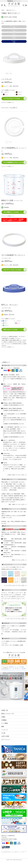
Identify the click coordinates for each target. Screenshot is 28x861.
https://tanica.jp (8, 840)
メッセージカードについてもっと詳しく (15, 618)
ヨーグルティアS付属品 (14, 30)
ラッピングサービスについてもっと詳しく (15, 585)
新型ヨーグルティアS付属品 (14, 27)
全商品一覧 (4, 710)
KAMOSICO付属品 (14, 38)
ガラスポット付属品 (14, 41)
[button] (0, 688)
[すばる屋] (14, 4)
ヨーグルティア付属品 (14, 34)
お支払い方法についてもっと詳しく (17, 474)
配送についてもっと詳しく (19, 560)
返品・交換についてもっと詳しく (17, 504)
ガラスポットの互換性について (8, 102)
